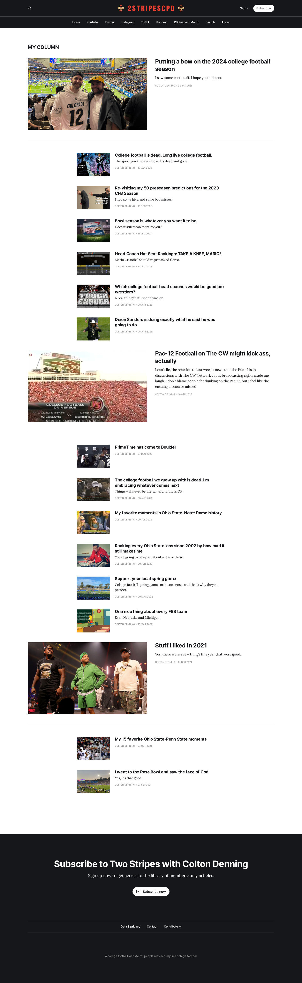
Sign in (244, 8)
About (225, 22)
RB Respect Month (186, 22)
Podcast (161, 22)
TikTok (145, 22)
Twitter (109, 22)
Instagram (127, 22)
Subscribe (264, 8)
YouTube (92, 22)
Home (76, 22)
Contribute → (172, 926)
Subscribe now (154, 892)
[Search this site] (30, 8)
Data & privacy (130, 926)
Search (210, 22)
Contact (152, 926)
